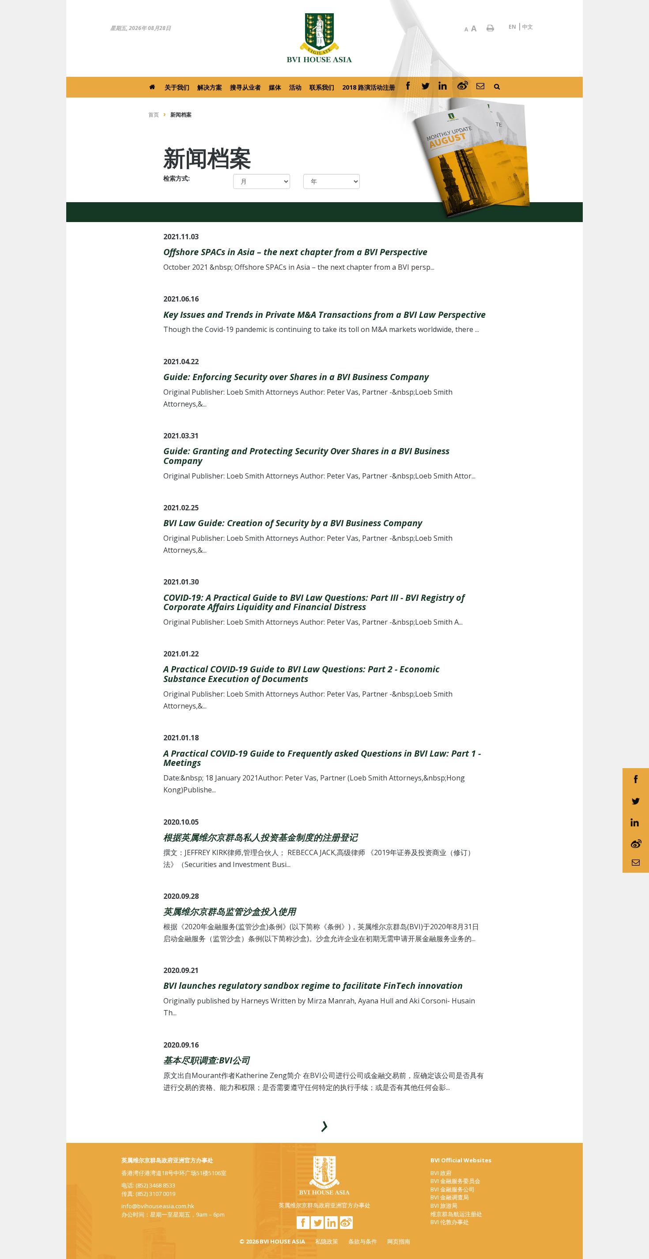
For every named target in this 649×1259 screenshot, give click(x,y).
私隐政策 (326, 1241)
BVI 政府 (441, 1173)
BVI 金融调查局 (449, 1197)
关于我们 (177, 87)
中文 (527, 26)
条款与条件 (362, 1241)
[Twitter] (426, 87)
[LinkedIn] (443, 87)
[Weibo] (462, 87)
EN (512, 26)
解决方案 (209, 87)
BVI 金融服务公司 (452, 1189)
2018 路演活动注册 (368, 87)
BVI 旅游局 (443, 1206)
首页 (153, 114)
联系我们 (321, 87)
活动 (295, 87)
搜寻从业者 (245, 87)
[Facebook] (408, 87)
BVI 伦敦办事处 (449, 1222)
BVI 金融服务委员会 (455, 1181)
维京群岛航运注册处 (456, 1214)
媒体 (275, 87)
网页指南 (398, 1241)
